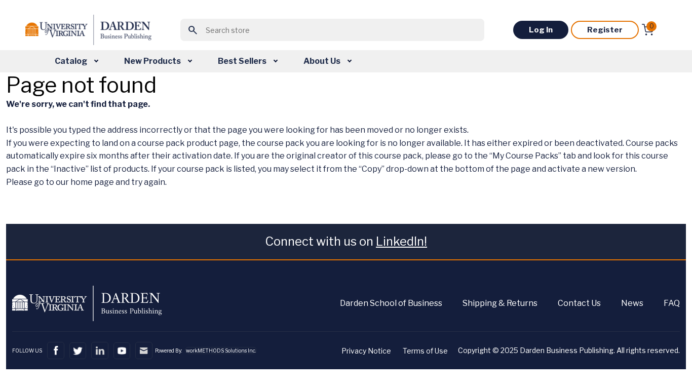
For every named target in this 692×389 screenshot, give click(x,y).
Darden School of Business (391, 303)
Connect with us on (346, 241)
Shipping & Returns (500, 303)
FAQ (672, 303)
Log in (541, 29)
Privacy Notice (366, 350)
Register (605, 29)
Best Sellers (243, 61)
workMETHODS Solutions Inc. (221, 350)
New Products (153, 61)
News (632, 303)
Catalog (72, 61)
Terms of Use (425, 350)
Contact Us (579, 303)
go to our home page (74, 182)
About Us (322, 61)
